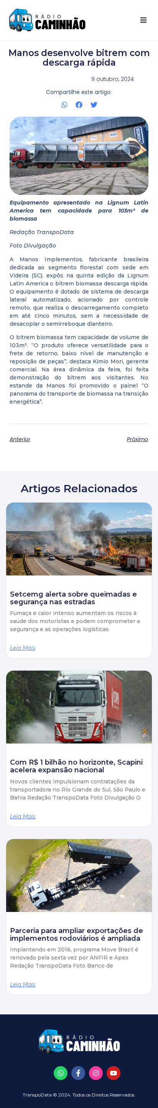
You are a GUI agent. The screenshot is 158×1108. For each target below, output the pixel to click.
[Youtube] (113, 1073)
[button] (143, 20)
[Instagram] (96, 1073)
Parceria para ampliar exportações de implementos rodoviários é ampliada (76, 935)
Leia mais (22, 648)
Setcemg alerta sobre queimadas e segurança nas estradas (73, 598)
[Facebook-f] (78, 1073)
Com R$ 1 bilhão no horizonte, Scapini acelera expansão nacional (76, 766)
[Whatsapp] (60, 1073)
